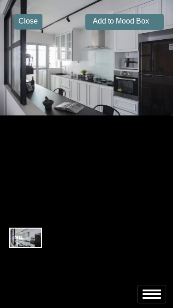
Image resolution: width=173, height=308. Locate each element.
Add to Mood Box (117, 21)
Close (28, 21)
